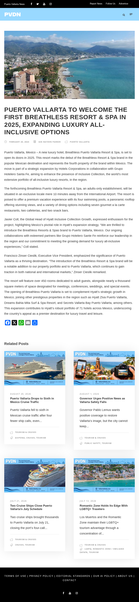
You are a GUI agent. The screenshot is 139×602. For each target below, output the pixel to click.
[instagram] (50, 4)
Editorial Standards (73, 576)
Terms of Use (15, 576)
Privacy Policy (41, 576)
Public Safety (93, 443)
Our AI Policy (104, 576)
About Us (126, 576)
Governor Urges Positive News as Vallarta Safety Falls (102, 400)
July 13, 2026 (88, 501)
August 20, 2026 (20, 393)
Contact (69, 580)
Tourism (41, 437)
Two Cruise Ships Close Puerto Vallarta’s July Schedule (31, 507)
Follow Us (110, 3)
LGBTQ (88, 549)
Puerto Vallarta (80, 142)
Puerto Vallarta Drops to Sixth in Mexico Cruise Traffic (32, 400)
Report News (96, 3)
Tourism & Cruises (25, 432)
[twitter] (37, 4)
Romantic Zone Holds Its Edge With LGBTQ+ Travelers (104, 507)
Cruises (30, 437)
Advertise (123, 3)
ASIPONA (20, 437)
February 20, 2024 (19, 142)
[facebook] (31, 4)
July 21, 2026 (18, 501)
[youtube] (44, 4)
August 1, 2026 (89, 393)
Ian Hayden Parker (49, 142)
